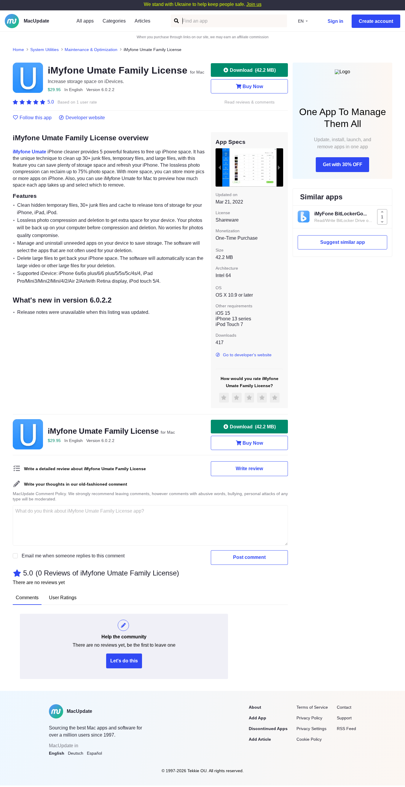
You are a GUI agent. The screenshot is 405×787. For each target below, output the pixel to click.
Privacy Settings (311, 728)
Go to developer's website (247, 354)
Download (253, 70)
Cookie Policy (309, 739)
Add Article (260, 739)
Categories (114, 21)
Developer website (85, 117)
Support (344, 718)
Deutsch (75, 753)
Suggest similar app (342, 242)
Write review (249, 468)
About (255, 707)
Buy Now (253, 86)
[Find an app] (176, 21)
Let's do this (124, 661)
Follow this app (36, 117)
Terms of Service (312, 707)
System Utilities (44, 49)
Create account (376, 21)
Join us (254, 4)
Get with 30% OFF (342, 164)
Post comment (249, 557)
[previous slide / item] (220, 167)
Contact (344, 707)
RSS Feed (346, 728)
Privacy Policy (309, 718)
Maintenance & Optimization (91, 49)
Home (18, 49)
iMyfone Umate (29, 152)
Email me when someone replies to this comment (73, 555)
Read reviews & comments (249, 102)
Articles (142, 21)
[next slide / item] (279, 167)
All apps (85, 21)
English (56, 753)
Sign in (335, 21)
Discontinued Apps (268, 728)
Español (94, 753)
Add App (257, 718)
